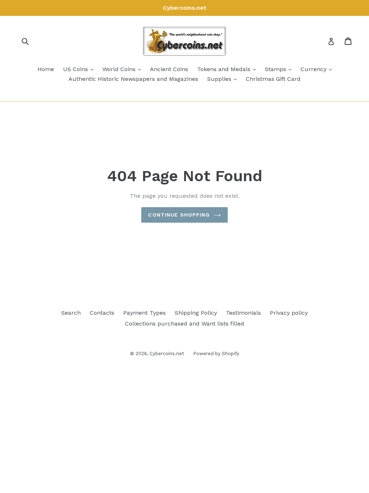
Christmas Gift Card (273, 78)
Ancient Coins (169, 69)
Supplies (223, 78)
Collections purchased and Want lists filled (184, 323)
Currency (318, 69)
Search (71, 312)
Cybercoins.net (167, 353)
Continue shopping (179, 215)
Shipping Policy (196, 312)
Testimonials (243, 312)
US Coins (80, 69)
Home (45, 69)
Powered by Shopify (216, 353)
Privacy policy (289, 312)
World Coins (123, 69)
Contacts (102, 312)
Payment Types (144, 312)
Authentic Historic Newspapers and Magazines (133, 78)
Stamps (280, 69)
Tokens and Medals (228, 69)
